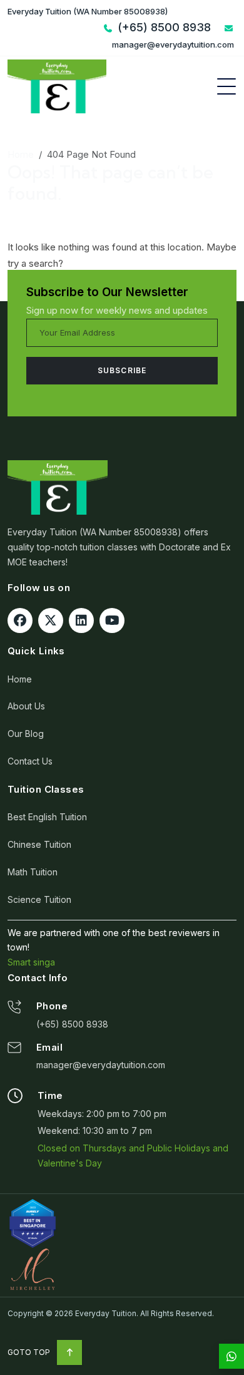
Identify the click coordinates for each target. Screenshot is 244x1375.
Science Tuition (39, 899)
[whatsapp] (231, 1356)
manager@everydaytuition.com (100, 1064)
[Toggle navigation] (226, 86)
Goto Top (30, 1352)
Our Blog (26, 733)
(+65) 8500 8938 (72, 1024)
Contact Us (30, 761)
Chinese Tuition (39, 844)
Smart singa (31, 962)
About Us (26, 706)
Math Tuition (33, 872)
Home (21, 154)
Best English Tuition (47, 816)
